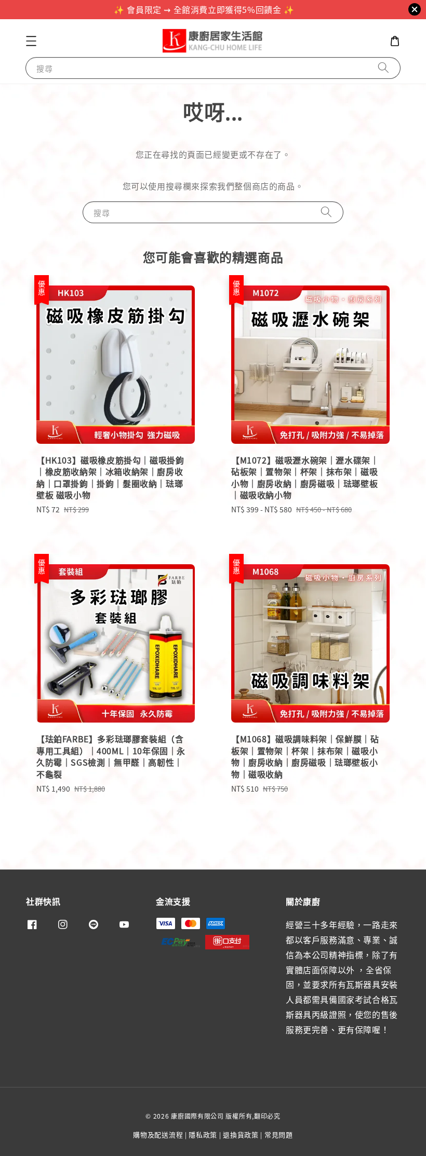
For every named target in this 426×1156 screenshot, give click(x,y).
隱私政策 (203, 1134)
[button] (31, 41)
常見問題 (278, 1134)
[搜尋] (383, 68)
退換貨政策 (241, 1134)
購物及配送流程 (158, 1134)
